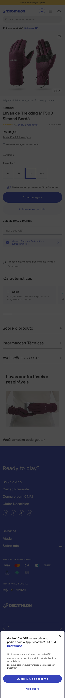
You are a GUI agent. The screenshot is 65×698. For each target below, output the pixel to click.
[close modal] (60, 636)
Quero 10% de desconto (32, 678)
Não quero (32, 688)
